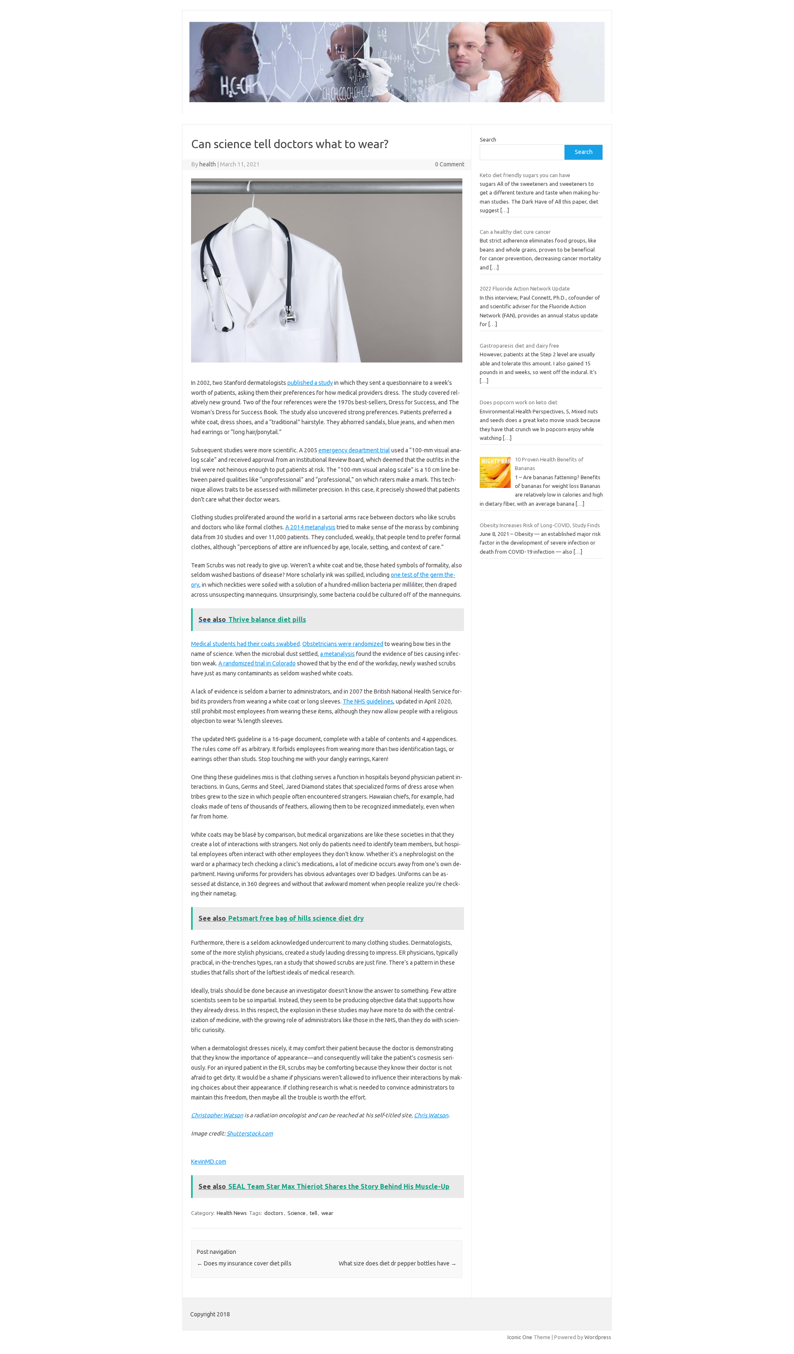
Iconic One (519, 1337)
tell (313, 1213)
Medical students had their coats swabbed (245, 644)
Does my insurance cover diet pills (244, 1263)
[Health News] (397, 100)
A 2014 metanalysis (310, 527)
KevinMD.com (208, 1161)
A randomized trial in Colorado (257, 663)
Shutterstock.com (250, 1133)
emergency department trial (354, 450)
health (207, 164)
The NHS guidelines (368, 701)
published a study (310, 382)
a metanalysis (337, 654)
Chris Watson (431, 1115)
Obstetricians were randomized (342, 644)
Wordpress (597, 1337)
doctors (273, 1213)
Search (488, 139)
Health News (232, 1213)
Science (296, 1213)
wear (327, 1213)
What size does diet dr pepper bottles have (398, 1263)
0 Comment (449, 164)
